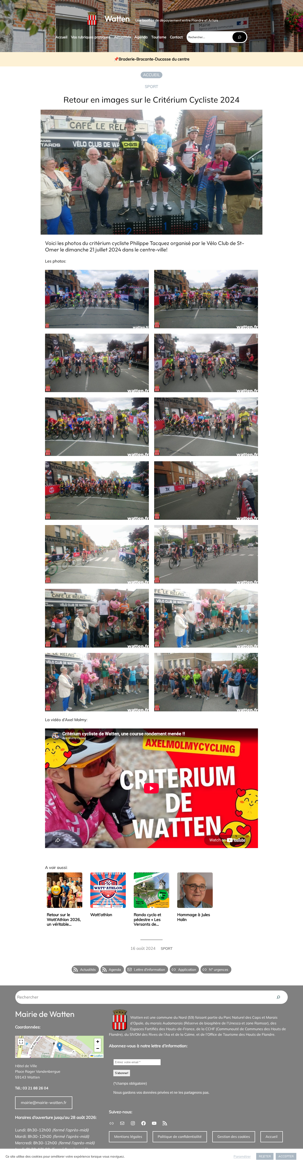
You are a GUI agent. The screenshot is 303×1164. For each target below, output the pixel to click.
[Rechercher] (239, 37)
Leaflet (97, 1055)
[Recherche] (278, 997)
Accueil (271, 1136)
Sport (151, 86)
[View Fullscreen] (21, 1041)
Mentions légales (128, 1136)
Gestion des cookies (233, 1136)
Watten (117, 18)
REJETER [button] (265, 1156)
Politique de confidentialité (180, 1136)
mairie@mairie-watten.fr (44, 1102)
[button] (59, 1046)
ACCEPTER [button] (286, 1156)
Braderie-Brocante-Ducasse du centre (154, 59)
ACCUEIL (151, 74)
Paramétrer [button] (242, 1156)
